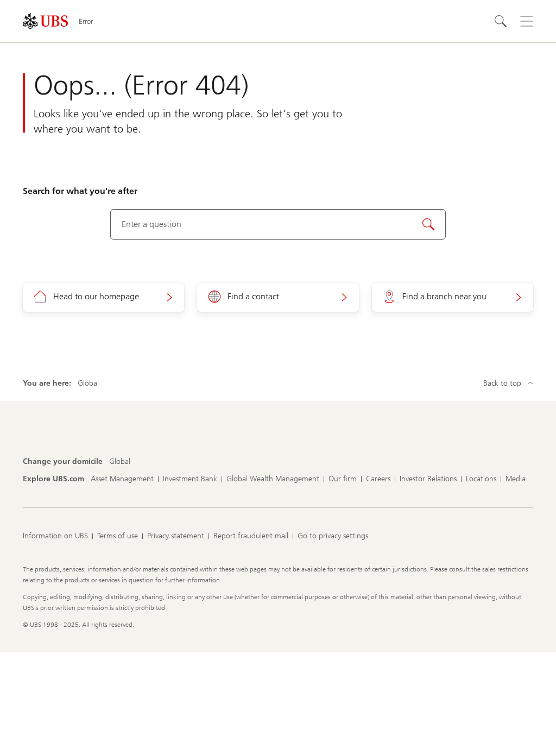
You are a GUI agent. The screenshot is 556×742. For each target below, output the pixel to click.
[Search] (500, 21)
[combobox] (278, 224)
